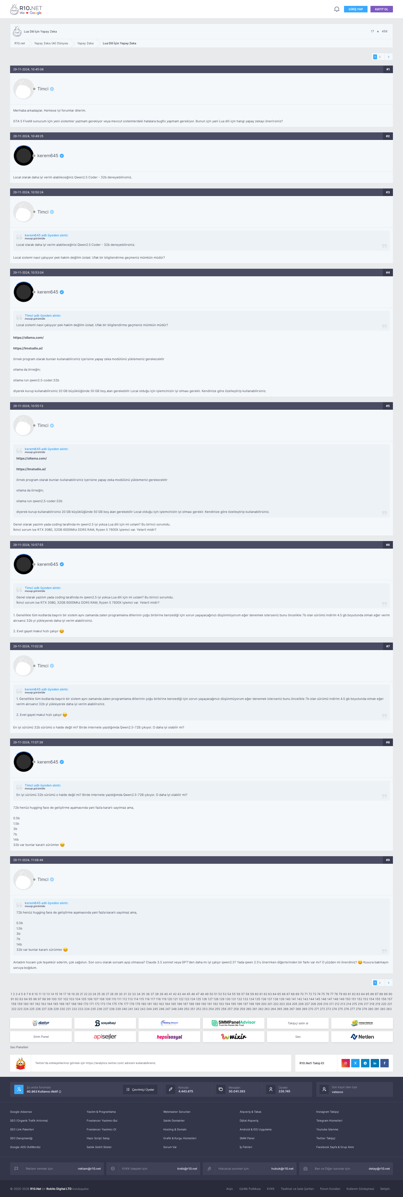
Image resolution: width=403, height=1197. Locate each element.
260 (248, 1009)
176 (120, 1004)
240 (124, 1009)
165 (55, 1004)
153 (365, 999)
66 (284, 994)
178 (131, 1004)
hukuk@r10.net (282, 1168)
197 (245, 1004)
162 (37, 1004)
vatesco (337, 1092)
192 (215, 1004)
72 (310, 994)
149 (341, 999)
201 (269, 1004)
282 (382, 1009)
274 (334, 1009)
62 (265, 994)
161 (31, 1004)
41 (170, 994)
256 (223, 1009)
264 (273, 1009)
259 (242, 1009)
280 (370, 1009)
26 (103, 994)
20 (77, 994)
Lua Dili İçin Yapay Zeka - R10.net (27, 9)
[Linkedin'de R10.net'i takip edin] (375, 1063)
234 (87, 1009)
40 (166, 994)
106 (90, 999)
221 (389, 1004)
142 (299, 999)
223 (19, 1009)
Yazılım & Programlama (101, 1111)
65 (279, 994)
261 (254, 1009)
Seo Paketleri (19, 1047)
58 (247, 994)
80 (345, 994)
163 (43, 1004)
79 (340, 994)
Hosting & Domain (175, 1129)
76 (327, 994)
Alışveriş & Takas (250, 1111)
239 (118, 1009)
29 (116, 994)
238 (112, 1009)
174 (108, 1004)
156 (383, 999)
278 (358, 1009)
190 (203, 1004)
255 (217, 1009)
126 (204, 999)
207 (307, 1004)
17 (64, 994)
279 (364, 1009)
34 (138, 994)
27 (107, 994)
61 (261, 994)
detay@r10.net (379, 1168)
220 (383, 1004)
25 (99, 994)
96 (35, 999)
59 (252, 994)
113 (130, 999)
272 (322, 1009)
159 (19, 1004)
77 (332, 994)
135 (257, 999)
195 (233, 1004)
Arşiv (229, 1188)
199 (257, 1004)
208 (313, 1004)
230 (62, 1009)
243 (142, 1009)
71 (306, 994)
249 (180, 1009)
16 (60, 994)
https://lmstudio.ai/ (28, 348)
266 (286, 1009)
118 (158, 999)
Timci (42, 88)
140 (287, 999)
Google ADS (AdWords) (25, 1147)
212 (337, 1004)
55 (234, 994)
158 (13, 1004)
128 (216, 999)
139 (281, 999)
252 (198, 1009)
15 (56, 994)
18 (69, 994)
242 (136, 1009)
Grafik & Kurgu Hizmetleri (179, 1138)
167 (67, 1004)
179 (137, 1004)
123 (186, 999)
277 (352, 1009)
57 (243, 994)
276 (346, 1009)
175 (114, 1004)
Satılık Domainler (174, 1120)
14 (52, 994)
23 (90, 994)
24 (94, 994)
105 (83, 999)
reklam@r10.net (89, 1168)
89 (386, 994)
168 (73, 1004)
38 (157, 994)
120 (169, 999)
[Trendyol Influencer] (233, 1036)
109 (108, 999)
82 (354, 994)
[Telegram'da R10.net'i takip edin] (365, 1063)
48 (202, 994)
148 (335, 999)
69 (297, 994)
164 (49, 1004)
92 (16, 999)
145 (317, 999)
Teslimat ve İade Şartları (297, 1188)
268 (298, 1009)
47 (197, 994)
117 (152, 999)
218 (371, 1004)
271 (316, 1009)
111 (119, 999)
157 (389, 999)
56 (238, 994)
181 (149, 1004)
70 (302, 994)
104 (77, 999)
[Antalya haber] (362, 1023)
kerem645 (47, 155)
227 (44, 1009)
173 (102, 1004)
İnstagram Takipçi (327, 1111)
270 (310, 1009)
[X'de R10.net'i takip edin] (355, 1063)
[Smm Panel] (105, 1023)
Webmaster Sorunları (176, 1111)
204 (288, 1004)
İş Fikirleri (246, 1147)
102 (65, 999)
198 (251, 1004)
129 (221, 999)
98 (44, 999)
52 (220, 994)
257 (230, 1009)
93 (21, 999)
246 (161, 1009)
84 (363, 994)
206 (301, 1004)
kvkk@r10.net (187, 1168)
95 (30, 999)
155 (377, 999)
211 (331, 1004)
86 (372, 994)
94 (26, 999)
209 (319, 1004)
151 (353, 999)
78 (336, 994)
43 (179, 994)
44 (184, 994)
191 (209, 1004)
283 (389, 1009)
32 (129, 994)
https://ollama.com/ (28, 338)
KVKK (271, 1188)
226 (38, 1009)
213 (342, 1004)
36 (148, 994)
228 (50, 1009)
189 (197, 1004)
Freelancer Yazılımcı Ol (101, 1129)
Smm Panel (41, 1036)
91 (12, 999)
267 (292, 1009)
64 (274, 994)
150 (348, 999)
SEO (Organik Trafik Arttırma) (29, 1120)
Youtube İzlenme (327, 1129)
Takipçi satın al (298, 1023)
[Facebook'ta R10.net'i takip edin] (384, 1063)
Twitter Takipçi (325, 1138)
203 (282, 1004)
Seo (298, 1036)
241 (130, 1009)
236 (99, 1009)
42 (175, 994)
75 (323, 994)
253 (205, 1009)
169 (79, 1004)
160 (26, 1004)
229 (56, 1009)
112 (124, 999)
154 (371, 999)
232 (74, 1009)
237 (105, 1009)
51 (215, 994)
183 (161, 1004)
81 (349, 994)
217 (366, 1004)
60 (257, 994)
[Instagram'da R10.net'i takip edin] (346, 1063)
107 (95, 999)
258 (236, 1009)
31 (125, 994)
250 (186, 1009)
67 (288, 994)
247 (167, 1009)
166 (61, 1004)
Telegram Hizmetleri (329, 1120)
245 (155, 1009)
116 (147, 999)
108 (102, 999)
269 (304, 1009)
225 (32, 1009)
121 (175, 999)
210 (325, 1004)
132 (239, 999)
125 (198, 999)
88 (381, 994)
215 (354, 1004)
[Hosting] (41, 1023)
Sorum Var (170, 1147)
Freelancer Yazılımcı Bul (102, 1120)
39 (161, 994)
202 (276, 1004)
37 (152, 994)
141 (293, 999)
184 (167, 1004)
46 (193, 994)
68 (293, 994)
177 (126, 1004)
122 (181, 999)
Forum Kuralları (330, 1188)
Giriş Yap (356, 9)
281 (376, 1009)
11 (40, 994)
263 (267, 1009)
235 (93, 1009)
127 (210, 999)
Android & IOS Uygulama (255, 1129)
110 (113, 999)
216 (360, 1004)
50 (211, 994)
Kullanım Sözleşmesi (360, 1188)
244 (149, 1009)
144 (311, 999)
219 (377, 1004)
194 (227, 1004)
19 (73, 994)
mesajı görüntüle (35, 238)
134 (251, 999)
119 (164, 999)
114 (135, 999)
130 (227, 999)
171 (91, 1004)
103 (71, 999)
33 (134, 994)
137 (269, 999)
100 (54, 999)
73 (314, 994)
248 (174, 1009)
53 (224, 994)
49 (207, 994)
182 (155, 1004)
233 (80, 1009)
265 (279, 1009)
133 (245, 999)
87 (376, 994)
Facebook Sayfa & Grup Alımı (335, 1147)
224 (26, 1009)
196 (239, 1004)
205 (294, 1004)
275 (340, 1009)
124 (192, 999)
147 (329, 999)
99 (49, 999)
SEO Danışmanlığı (21, 1138)
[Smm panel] (233, 1023)
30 (121, 994)
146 (323, 999)
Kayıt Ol (381, 9)
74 (319, 994)
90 (390, 994)
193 (221, 1004)
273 (328, 1009)
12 (44, 994)
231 (68, 1009)
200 (264, 1004)
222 (13, 1009)
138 (275, 999)
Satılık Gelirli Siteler (99, 1147)
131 (233, 999)
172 (97, 1004)
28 (112, 994)
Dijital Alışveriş (249, 1120)
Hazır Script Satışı (98, 1138)
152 (359, 999)
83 (358, 994)
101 (60, 999)
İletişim (385, 1188)
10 (36, 994)
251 (192, 1009)
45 (188, 994)
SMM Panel (247, 1138)
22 (85, 994)
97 (39, 999)
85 (367, 994)
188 (191, 1004)
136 (263, 999)
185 (173, 1004)
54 (229, 994)
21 (81, 994)
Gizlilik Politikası (250, 1188)
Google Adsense (21, 1111)
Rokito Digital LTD (59, 1188)
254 (211, 1009)
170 (85, 1004)
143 (305, 999)
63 (270, 994)
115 (141, 999)
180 (143, 1004)
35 (143, 994)
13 (48, 994)
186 (179, 1004)
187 (185, 1004)
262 (260, 1009)
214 (348, 1004)
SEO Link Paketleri (22, 1129)
